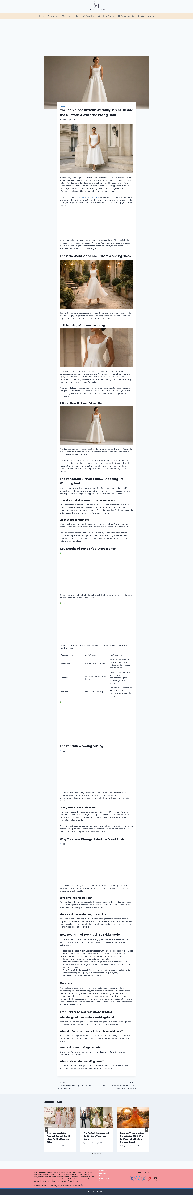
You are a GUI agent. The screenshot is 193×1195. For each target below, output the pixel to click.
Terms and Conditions (107, 1181)
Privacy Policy (104, 1178)
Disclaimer (103, 1173)
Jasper (64, 120)
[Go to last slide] (46, 1129)
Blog (152, 16)
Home (41, 16)
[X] (137, 1178)
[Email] (155, 1178)
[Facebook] (132, 1178)
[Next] (146, 1129)
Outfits (54, 16)
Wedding (90, 16)
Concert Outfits (127, 16)
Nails (142, 16)
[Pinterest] (149, 1178)
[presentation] (60, 1117)
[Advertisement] (96, 41)
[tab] (92, 1153)
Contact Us (103, 1171)
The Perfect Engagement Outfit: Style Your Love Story (96, 1136)
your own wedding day (89, 197)
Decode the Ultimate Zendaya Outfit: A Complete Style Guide (119, 1085)
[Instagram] (143, 1178)
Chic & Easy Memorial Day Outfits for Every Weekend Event (75, 1085)
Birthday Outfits (107, 16)
